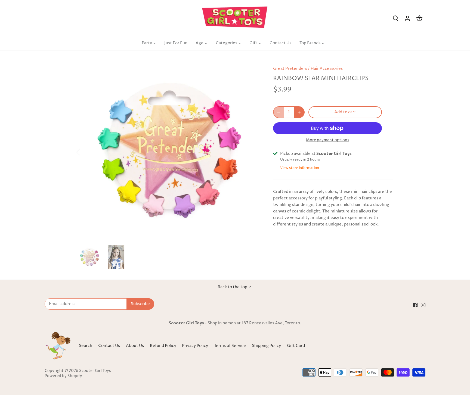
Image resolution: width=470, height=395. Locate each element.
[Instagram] (423, 305)
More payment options (327, 140)
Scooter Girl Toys (95, 370)
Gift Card (296, 346)
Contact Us (109, 346)
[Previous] (85, 151)
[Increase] (299, 112)
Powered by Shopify (63, 376)
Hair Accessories (327, 68)
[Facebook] (415, 305)
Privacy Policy (195, 346)
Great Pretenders (290, 68)
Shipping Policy (267, 346)
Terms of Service (230, 346)
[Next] (251, 151)
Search (85, 346)
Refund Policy (163, 346)
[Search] (395, 18)
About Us (135, 346)
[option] (168, 151)
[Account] (407, 18)
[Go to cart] (419, 18)
